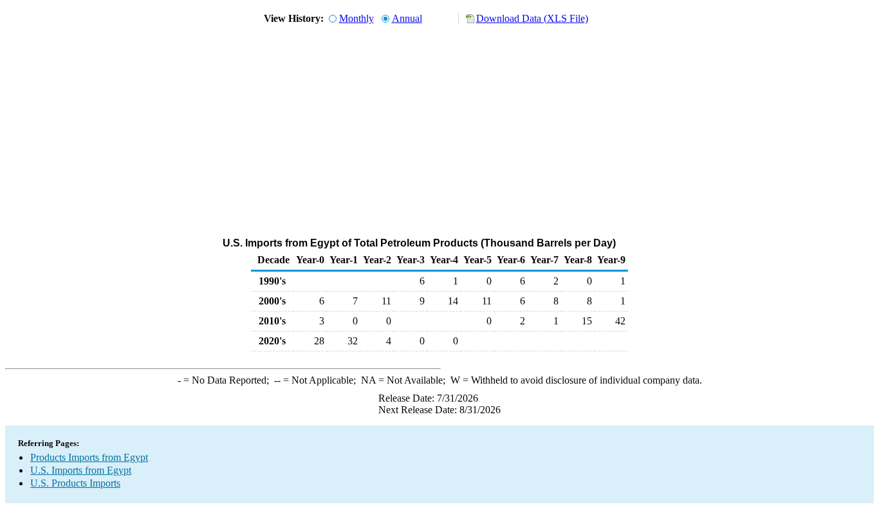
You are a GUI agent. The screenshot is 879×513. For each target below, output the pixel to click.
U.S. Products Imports (75, 483)
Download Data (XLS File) (532, 18)
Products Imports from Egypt (89, 457)
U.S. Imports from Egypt (80, 470)
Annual (407, 18)
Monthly (356, 18)
